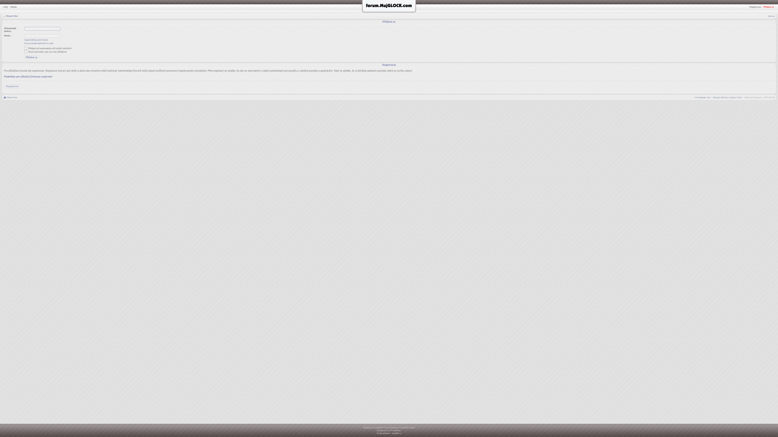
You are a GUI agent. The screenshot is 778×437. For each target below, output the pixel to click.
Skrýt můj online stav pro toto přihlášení (47, 52)
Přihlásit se (768, 7)
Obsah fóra (12, 16)
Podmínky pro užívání (16, 76)
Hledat (13, 7)
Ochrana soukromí (41, 76)
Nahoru (771, 16)
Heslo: (7, 35)
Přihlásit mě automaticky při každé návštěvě (50, 48)
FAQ (5, 7)
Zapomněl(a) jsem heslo (36, 40)
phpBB (378, 427)
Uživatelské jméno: (10, 29)
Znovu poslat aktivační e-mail (38, 43)
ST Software (395, 430)
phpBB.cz (396, 433)
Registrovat (755, 7)
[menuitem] (727, 97)
